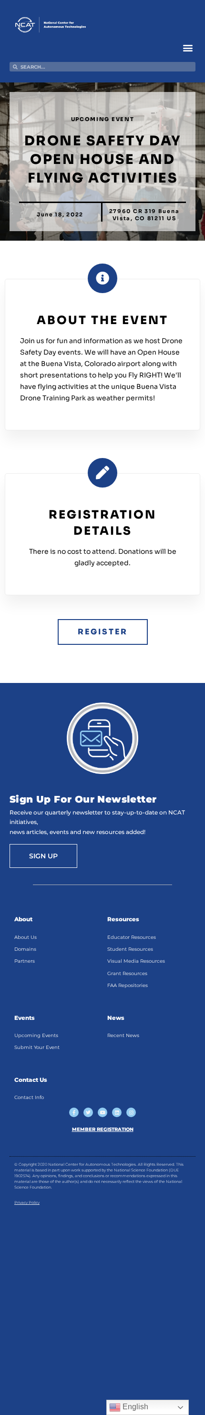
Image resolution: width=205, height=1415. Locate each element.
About (23, 919)
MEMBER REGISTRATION (102, 1129)
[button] (187, 47)
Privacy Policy (27, 1202)
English (134, 1407)
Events (24, 1017)
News (115, 1017)
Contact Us (30, 1079)
